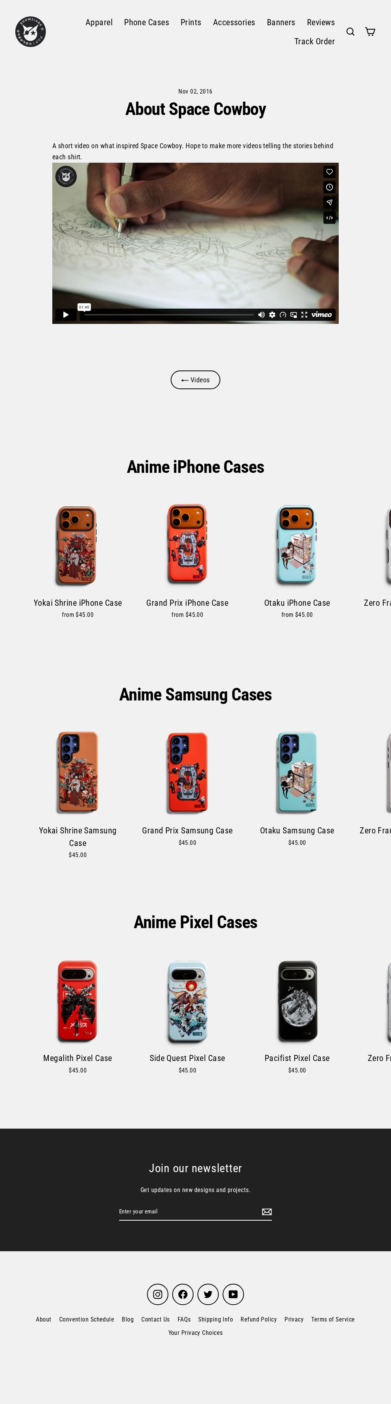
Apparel (99, 22)
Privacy (294, 1319)
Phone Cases (146, 22)
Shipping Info (215, 1319)
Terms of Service (333, 1319)
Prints (191, 22)
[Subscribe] (266, 1212)
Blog (128, 1319)
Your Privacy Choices (195, 1332)
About (43, 1319)
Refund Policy (259, 1319)
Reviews (321, 22)
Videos (199, 380)
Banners (281, 22)
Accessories (234, 22)
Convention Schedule (87, 1319)
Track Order (314, 41)
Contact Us (155, 1319)
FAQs (184, 1319)
